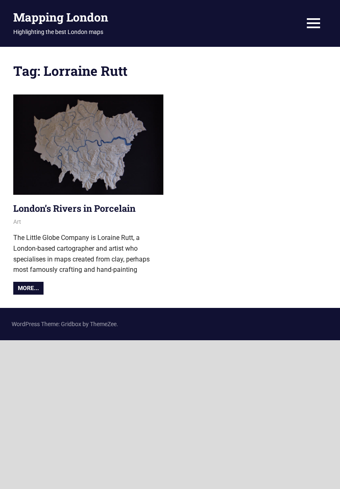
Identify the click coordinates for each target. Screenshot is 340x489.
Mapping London (60, 17)
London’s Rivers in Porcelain (74, 208)
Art (17, 221)
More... (28, 288)
